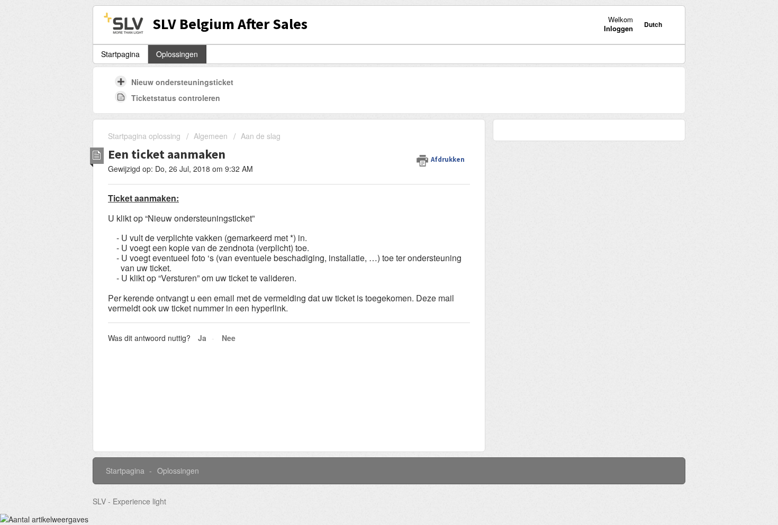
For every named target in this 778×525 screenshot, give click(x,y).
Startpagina (120, 54)
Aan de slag (261, 136)
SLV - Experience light (129, 501)
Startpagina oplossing (145, 136)
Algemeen (211, 136)
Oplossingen (177, 54)
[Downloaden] (369, 122)
